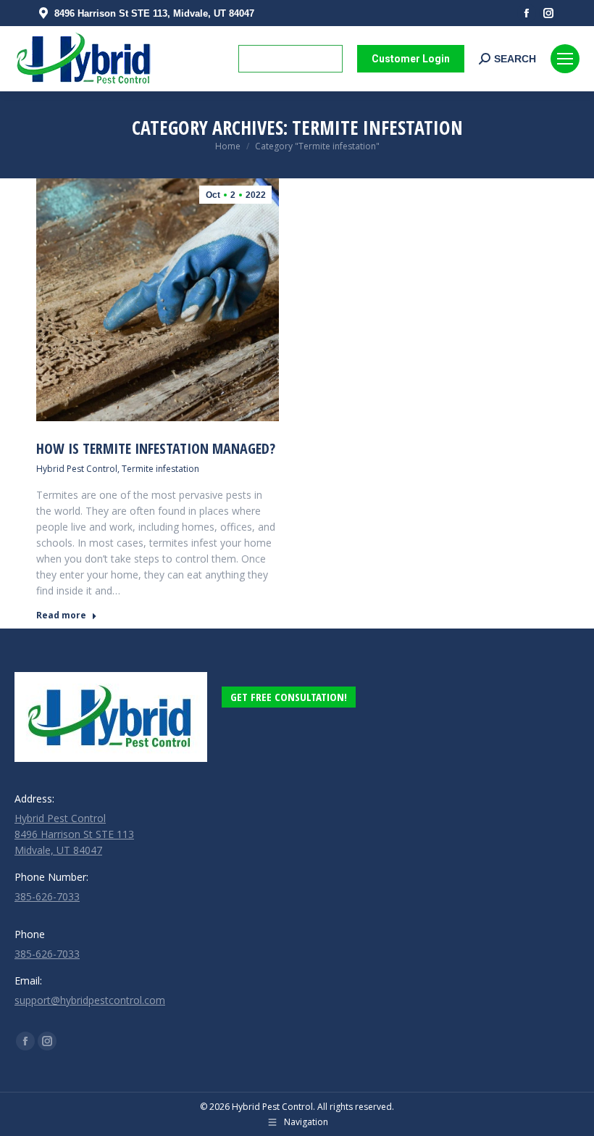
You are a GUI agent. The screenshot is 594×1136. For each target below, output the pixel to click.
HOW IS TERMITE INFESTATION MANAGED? (155, 448)
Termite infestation (160, 469)
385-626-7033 (47, 896)
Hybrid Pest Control (76, 469)
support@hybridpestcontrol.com (89, 1000)
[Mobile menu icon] (565, 58)
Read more (61, 615)
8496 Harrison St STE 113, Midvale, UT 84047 (154, 13)
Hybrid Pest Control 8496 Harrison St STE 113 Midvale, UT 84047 (74, 834)
